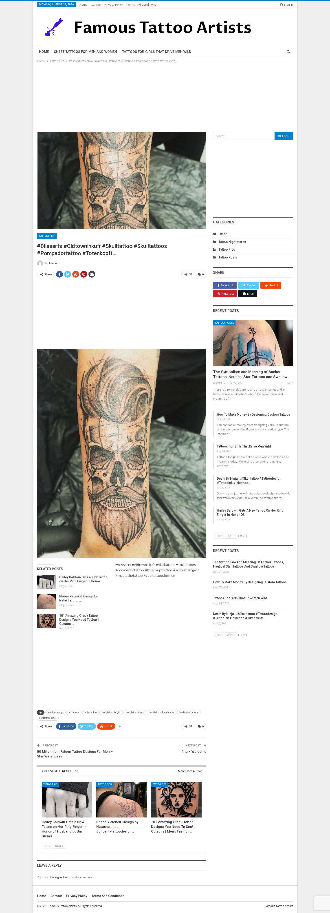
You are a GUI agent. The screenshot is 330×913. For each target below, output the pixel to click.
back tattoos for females (161, 712)
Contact (96, 4)
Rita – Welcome (193, 752)
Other (223, 234)
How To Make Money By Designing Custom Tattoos (253, 414)
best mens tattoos (188, 712)
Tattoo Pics (47, 236)
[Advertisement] (165, 97)
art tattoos (73, 712)
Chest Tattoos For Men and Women (85, 52)
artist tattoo (90, 712)
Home (83, 4)
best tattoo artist (47, 718)
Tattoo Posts (228, 257)
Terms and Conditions (141, 4)
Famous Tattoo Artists (279, 906)
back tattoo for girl (111, 712)
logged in (61, 877)
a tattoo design (55, 712)
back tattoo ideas (135, 712)
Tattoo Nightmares (232, 242)
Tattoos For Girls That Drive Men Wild (156, 52)
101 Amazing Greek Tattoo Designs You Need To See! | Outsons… (79, 620)
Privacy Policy (114, 4)
